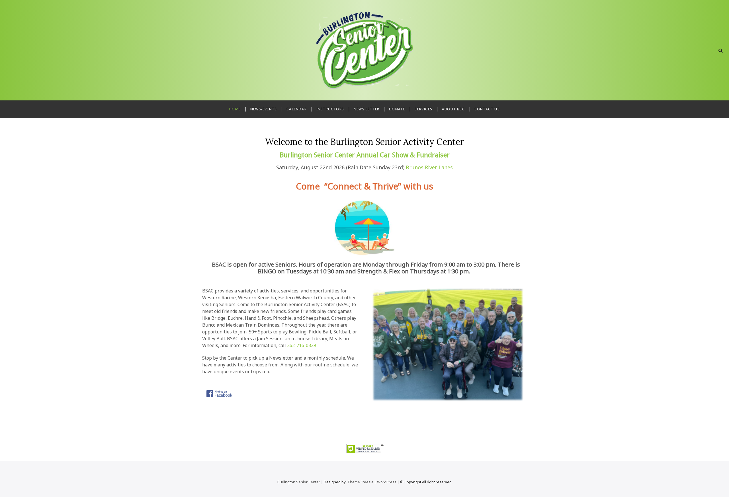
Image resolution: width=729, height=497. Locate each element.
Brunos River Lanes (429, 167)
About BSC (453, 109)
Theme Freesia (360, 481)
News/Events (263, 109)
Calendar (296, 109)
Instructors (330, 109)
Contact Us (487, 109)
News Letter (366, 109)
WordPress (386, 481)
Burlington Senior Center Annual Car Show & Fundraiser (365, 154)
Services (423, 109)
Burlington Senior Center (298, 481)
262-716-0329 (301, 345)
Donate (397, 109)
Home (235, 109)
